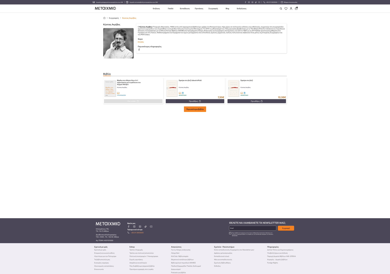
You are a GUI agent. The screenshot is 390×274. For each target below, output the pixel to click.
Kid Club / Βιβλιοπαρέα (179, 256)
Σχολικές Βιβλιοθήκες (222, 263)
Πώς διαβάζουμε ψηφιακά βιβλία (141, 266)
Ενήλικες (156, 8)
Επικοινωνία (99, 269)
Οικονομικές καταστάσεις (104, 266)
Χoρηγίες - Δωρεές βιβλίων (277, 259)
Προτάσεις (199, 8)
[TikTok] (256, 2)
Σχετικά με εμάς (100, 250)
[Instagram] (249, 2)
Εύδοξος (217, 266)
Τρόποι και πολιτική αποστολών (141, 253)
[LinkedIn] (252, 2)
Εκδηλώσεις (241, 8)
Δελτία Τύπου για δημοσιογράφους (280, 250)
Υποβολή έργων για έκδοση (277, 253)
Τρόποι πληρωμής (136, 250)
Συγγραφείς (213, 8)
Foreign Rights (272, 263)
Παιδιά (170, 8)
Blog (227, 8)
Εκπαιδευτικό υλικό (221, 256)
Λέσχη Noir (175, 253)
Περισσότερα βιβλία (195, 109)
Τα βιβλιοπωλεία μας (102, 259)
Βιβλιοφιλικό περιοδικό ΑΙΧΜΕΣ (183, 263)
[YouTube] (259, 2)
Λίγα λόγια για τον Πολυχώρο (105, 256)
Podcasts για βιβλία (178, 272)
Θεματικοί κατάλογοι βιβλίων (182, 259)
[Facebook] (245, 2)
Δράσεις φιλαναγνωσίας (223, 253)
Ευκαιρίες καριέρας (101, 263)
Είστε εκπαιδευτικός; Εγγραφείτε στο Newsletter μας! (234, 250)
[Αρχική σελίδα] (104, 18)
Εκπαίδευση (185, 8)
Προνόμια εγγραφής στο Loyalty (141, 269)
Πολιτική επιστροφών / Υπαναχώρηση (143, 256)
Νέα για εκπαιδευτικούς (223, 259)
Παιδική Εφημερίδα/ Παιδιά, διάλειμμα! (186, 266)
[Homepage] (105, 8)
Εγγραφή (286, 228)
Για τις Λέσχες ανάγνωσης (180, 250)
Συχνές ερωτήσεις (136, 259)
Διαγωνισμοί (176, 269)
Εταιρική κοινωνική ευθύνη (104, 253)
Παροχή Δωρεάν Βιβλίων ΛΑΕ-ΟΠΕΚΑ (281, 256)
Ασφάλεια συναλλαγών (138, 263)
